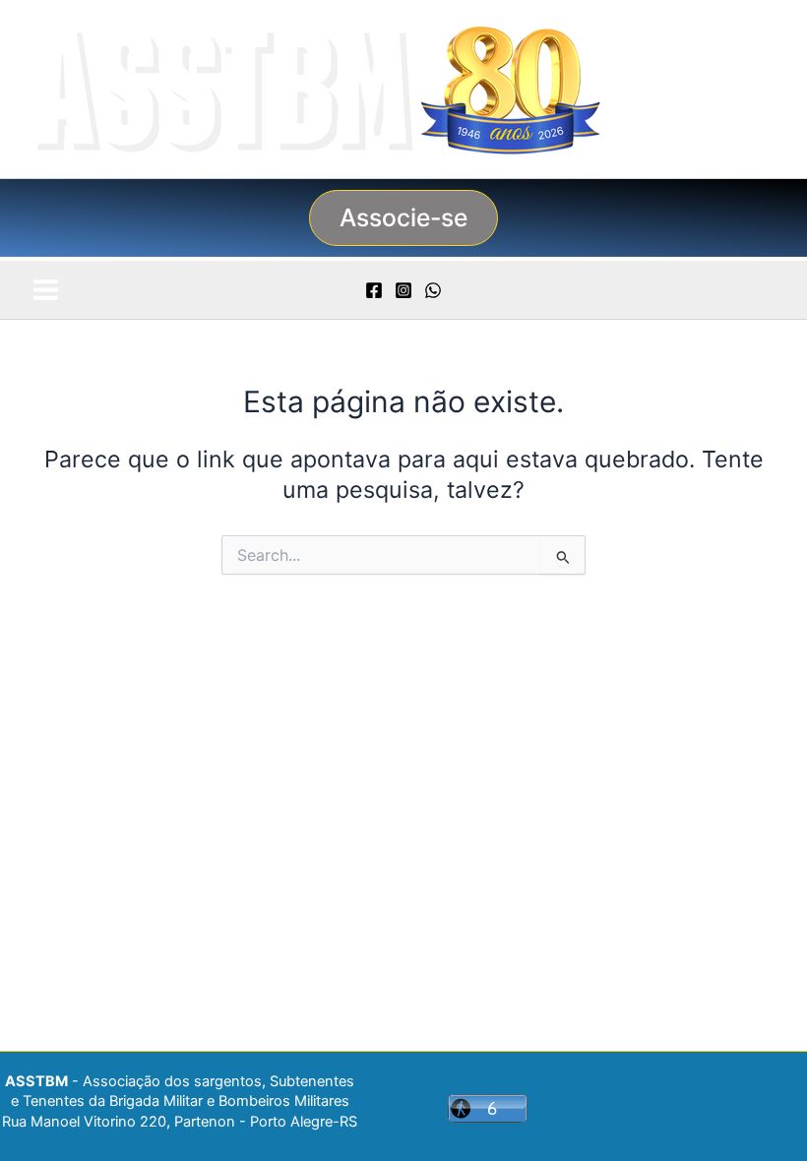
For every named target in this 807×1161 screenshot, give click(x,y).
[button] (403, 218)
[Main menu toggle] (45, 289)
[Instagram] (403, 290)
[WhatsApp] (433, 290)
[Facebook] (374, 290)
